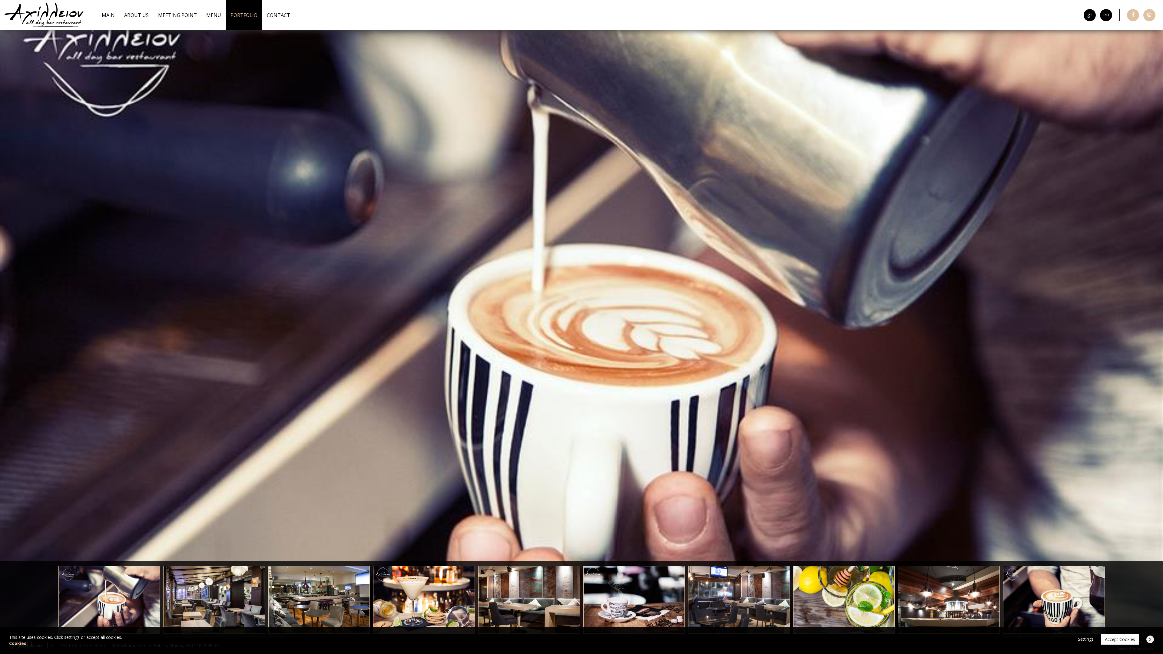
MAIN (108, 15)
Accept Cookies (1120, 639)
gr (1089, 14)
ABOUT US (136, 15)
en (1106, 14)
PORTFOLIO (243, 15)
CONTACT (278, 15)
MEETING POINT (177, 15)
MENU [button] (213, 15)
